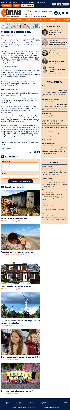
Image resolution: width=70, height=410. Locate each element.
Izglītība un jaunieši (35, 20)
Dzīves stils (54, 20)
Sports (19, 20)
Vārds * (4, 173)
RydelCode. (55, 407)
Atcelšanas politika (43, 403)
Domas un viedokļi (54, 26)
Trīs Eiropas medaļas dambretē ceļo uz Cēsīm (20, 357)
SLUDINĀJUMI (13, 2)
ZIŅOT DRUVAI (26, 5)
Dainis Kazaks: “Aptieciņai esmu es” (16, 286)
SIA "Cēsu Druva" (29, 407)
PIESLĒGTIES (61, 4)
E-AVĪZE (16, 5)
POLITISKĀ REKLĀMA (39, 2)
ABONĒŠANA (7, 5)
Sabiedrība (6, 20)
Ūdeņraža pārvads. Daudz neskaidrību (17, 252)
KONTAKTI (21, 2)
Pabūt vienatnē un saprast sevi (14, 218)
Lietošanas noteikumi (6, 403)
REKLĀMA (29, 2)
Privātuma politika (19, 403)
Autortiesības (54, 403)
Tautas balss (53, 82)
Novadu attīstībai (5, 255)
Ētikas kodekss (65, 403)
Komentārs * (6, 161)
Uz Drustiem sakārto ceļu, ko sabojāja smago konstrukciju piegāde (20, 321)
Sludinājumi (53, 162)
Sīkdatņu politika (31, 403)
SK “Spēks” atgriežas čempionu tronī (17, 391)
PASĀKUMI (4, 2)
